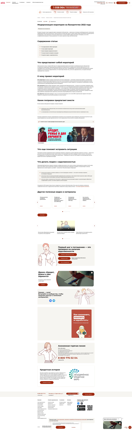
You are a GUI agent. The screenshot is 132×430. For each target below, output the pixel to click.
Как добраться (51, 395)
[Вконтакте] (50, 300)
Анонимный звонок (40, 410)
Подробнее (73, 427)
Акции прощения (40, 403)
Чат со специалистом (65, 262)
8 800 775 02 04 (67, 357)
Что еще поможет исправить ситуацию (49, 53)
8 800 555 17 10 (101, 2)
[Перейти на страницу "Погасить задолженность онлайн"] (114, 3)
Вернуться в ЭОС (40, 411)
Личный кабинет (122, 2)
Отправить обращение (72, 393)
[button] (129, 3)
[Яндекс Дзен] (81, 403)
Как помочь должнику (41, 415)
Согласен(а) (60, 427)
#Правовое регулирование (44, 28)
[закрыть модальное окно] (78, 423)
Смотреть (43, 284)
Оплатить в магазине (51, 406)
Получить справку (40, 406)
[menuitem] (8, 3)
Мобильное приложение (41, 414)
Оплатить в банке (51, 407)
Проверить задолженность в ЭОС (67, 254)
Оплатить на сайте (51, 402)
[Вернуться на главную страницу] (3, 3)
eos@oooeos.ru (70, 395)
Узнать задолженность (41, 402)
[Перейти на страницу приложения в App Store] (81, 406)
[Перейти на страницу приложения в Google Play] (81, 409)
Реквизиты (69, 404)
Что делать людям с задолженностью (49, 55)
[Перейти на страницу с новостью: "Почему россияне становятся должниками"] (44, 202)
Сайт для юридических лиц (41, 418)
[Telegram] (54, 300)
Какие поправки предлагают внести (49, 50)
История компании (62, 402)
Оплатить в (50, 403)
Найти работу (39, 407)
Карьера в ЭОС (61, 403)
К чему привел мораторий (47, 48)
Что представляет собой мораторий (49, 46)
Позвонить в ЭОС (64, 258)
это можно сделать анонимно (82, 186)
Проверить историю (47, 382)
